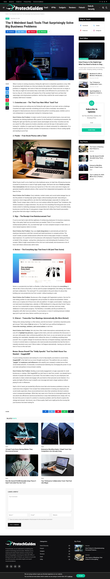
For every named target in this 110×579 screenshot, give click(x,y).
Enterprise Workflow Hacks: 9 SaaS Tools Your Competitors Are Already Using (56, 450)
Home (5, 1)
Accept (81, 576)
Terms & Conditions (38, 1)
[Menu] (4, 7)
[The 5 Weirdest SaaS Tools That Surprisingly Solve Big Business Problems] (40, 57)
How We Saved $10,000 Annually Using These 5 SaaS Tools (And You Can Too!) (21, 482)
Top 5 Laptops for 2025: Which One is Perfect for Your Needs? (97, 176)
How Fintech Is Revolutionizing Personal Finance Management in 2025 (94, 549)
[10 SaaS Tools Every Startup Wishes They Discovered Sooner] (22, 433)
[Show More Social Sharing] (49, 31)
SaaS (46, 7)
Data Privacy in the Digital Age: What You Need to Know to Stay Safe (90, 63)
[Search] (103, 8)
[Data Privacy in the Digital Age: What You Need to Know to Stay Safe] (91, 51)
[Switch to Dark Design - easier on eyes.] (106, 8)
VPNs (53, 7)
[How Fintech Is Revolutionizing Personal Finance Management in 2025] (79, 548)
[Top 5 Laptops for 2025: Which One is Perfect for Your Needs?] (83, 177)
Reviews (72, 7)
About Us (11, 1)
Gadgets (62, 7)
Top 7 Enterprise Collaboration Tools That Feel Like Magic (56, 482)
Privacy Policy (27, 1)
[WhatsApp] (7, 104)
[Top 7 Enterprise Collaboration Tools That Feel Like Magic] (57, 465)
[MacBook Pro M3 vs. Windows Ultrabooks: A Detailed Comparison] (83, 76)
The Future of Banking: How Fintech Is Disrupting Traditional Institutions (97, 148)
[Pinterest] (7, 100)
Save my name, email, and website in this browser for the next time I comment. (31, 519)
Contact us (18, 1)
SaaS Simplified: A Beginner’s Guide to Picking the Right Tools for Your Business (97, 92)
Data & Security (91, 7)
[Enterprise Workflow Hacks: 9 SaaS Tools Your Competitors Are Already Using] (57, 433)
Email (91, 122)
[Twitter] (7, 92)
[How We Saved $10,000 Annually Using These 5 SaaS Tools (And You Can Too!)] (22, 465)
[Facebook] (7, 88)
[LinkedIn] (7, 96)
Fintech (82, 7)
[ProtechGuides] (24, 7)
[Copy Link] (7, 108)
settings (70, 576)
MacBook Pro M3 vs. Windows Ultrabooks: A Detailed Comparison (97, 75)
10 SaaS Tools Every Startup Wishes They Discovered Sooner (19, 450)
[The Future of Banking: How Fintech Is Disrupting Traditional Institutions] (83, 149)
